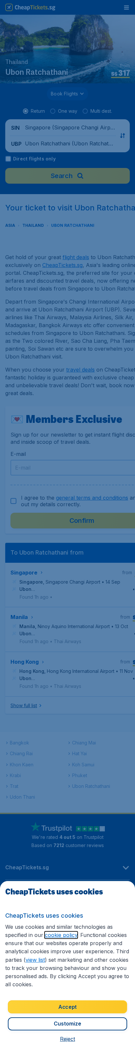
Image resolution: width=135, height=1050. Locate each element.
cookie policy (61, 935)
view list (35, 960)
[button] (67, 1039)
